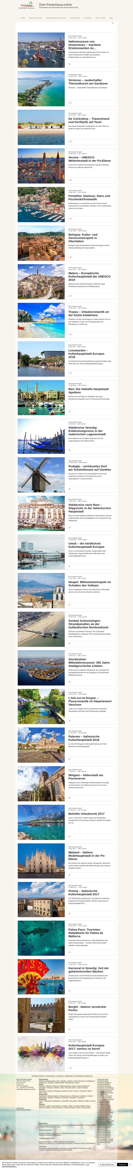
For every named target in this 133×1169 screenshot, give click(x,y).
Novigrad (65, 1091)
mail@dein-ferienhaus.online (25, 1089)
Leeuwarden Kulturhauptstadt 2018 (72, 1125)
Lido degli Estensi (83, 1086)
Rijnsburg (58, 1097)
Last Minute (59, 1076)
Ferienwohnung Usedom (105, 1139)
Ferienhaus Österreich (104, 1117)
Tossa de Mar (86, 1107)
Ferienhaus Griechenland (105, 1099)
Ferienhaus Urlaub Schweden (49, 1148)
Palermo (57, 1087)
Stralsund (51, 1082)
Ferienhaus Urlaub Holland (69, 1148)
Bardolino (42, 1086)
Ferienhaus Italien (103, 1104)
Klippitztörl (56, 1101)
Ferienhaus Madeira (103, 1109)
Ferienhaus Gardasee (104, 1097)
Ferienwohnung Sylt (103, 1137)
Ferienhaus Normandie (104, 1116)
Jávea (71, 1106)
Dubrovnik (42, 1091)
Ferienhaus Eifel (102, 1094)
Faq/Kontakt (69, 1076)
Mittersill (81, 1101)
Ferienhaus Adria (102, 1079)
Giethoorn (83, 1096)
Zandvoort (81, 1097)
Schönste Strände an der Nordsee (73, 1133)
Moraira (41, 1107)
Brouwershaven (53, 1096)
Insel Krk (50, 1091)
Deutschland (43, 1079)
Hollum (90, 1096)
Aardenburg (43, 1096)
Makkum (51, 1097)
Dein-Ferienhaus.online (55, 4)
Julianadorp (43, 1097)
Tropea (78, 1087)
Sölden (87, 1101)
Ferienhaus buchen (38, 1076)
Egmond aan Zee (65, 1096)
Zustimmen (122, 1165)
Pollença (48, 1107)
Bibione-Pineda (66, 1086)
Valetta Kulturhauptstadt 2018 (50, 1126)
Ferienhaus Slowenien (104, 1126)
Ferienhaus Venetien (104, 1132)
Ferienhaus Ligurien (103, 1107)
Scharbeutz (43, 1082)
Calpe (49, 1106)
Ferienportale (50, 1076)
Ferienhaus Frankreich (104, 1096)
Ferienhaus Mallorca (104, 1111)
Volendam (73, 1097)
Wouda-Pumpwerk (45, 1130)
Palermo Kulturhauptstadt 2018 (49, 1125)
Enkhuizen (75, 1096)
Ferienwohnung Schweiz (105, 1124)
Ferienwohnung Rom (104, 1135)
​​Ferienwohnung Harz (104, 1134)
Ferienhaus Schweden (104, 1122)
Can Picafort (56, 1106)
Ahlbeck (41, 1081)
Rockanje (65, 1097)
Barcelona (42, 1106)
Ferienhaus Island (103, 1102)
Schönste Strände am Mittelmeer (50, 1135)
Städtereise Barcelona (46, 1138)
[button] (113, 23)
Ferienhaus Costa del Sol (105, 1089)
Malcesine (42, 1087)
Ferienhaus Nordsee (104, 1114)
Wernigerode (69, 1082)
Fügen (41, 1101)
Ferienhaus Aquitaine (104, 1082)
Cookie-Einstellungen (107, 1165)
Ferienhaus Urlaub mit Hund (48, 1141)
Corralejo (64, 1106)
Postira (76, 1091)
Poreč (71, 1091)
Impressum (20, 1108)
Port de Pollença (57, 1107)
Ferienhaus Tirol (102, 1129)
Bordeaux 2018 (90, 1125)
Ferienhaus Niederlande (105, 1112)
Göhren (70, 1081)
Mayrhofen (73, 1101)
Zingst (77, 1082)
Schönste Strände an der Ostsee (50, 1133)
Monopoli (50, 1087)
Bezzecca (56, 1086)
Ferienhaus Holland (103, 1101)
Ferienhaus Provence (104, 1119)
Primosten (83, 1091)
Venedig (85, 1087)
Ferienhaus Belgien (103, 1084)
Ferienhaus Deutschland (105, 1092)
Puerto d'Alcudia (69, 1107)
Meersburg (82, 1081)
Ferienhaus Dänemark (104, 1091)
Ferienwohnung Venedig (105, 1140)
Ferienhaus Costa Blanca (105, 1087)
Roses (78, 1107)
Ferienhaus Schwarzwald (105, 1121)
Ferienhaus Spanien (103, 1127)
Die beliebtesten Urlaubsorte (83, 1076)
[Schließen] (130, 1164)
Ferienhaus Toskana (104, 1130)
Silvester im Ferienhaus (66, 1141)
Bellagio (49, 1086)
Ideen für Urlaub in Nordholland (84, 1143)
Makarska (57, 1091)
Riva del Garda (70, 1087)
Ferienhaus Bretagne (104, 1086)
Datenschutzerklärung (23, 1109)
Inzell (75, 1081)
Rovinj (90, 1091)
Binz (58, 1081)
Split (45, 1092)
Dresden (63, 1081)
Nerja (88, 1106)
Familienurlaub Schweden (64, 1143)
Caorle (74, 1086)
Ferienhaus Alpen (103, 1081)
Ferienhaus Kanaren (104, 1106)
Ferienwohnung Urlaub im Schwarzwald (59, 1150)
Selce (41, 1092)
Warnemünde (59, 1082)
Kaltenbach (48, 1101)
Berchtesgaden (50, 1081)
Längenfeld (65, 1101)
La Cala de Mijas (79, 1106)
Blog (98, 1144)
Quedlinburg (90, 1081)
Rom (62, 1087)
